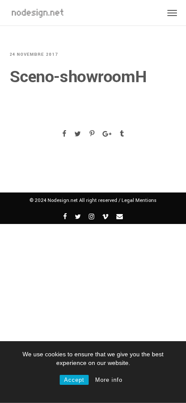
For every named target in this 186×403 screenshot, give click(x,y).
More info (108, 380)
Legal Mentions (139, 200)
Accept (74, 380)
